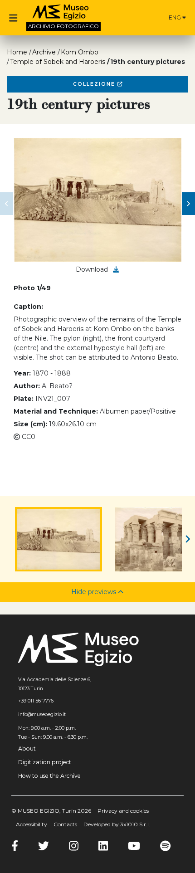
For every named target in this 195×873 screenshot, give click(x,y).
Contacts (65, 824)
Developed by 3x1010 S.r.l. (116, 824)
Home (17, 52)
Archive (44, 52)
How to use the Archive (49, 775)
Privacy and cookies (123, 810)
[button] (6, 203)
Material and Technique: (56, 411)
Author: (27, 386)
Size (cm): (30, 424)
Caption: (28, 306)
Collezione (95, 84)
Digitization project (44, 762)
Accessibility (31, 824)
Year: (22, 373)
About (27, 748)
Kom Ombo (79, 52)
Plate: (24, 399)
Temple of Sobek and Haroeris (57, 62)
